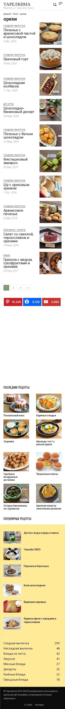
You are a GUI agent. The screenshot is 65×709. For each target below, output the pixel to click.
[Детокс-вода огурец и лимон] (12, 537)
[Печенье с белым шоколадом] (51, 136)
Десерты (8, 104)
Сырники (9, 441)
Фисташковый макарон (15, 161)
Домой (7, 13)
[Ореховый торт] (51, 59)
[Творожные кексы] (49, 461)
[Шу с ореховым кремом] (51, 187)
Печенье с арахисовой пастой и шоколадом (19, 33)
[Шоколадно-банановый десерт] (51, 110)
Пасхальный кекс (14, 415)
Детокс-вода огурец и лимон (41, 532)
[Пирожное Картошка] (12, 571)
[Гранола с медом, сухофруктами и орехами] (51, 263)
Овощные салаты (14, 230)
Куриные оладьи (46, 415)
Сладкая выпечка (14, 25)
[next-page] (28, 288)
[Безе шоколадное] (12, 590)
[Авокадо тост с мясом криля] (49, 429)
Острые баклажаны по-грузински (15, 507)
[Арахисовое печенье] (51, 212)
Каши (6, 255)
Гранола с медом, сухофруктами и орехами (17, 263)
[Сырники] (16, 429)
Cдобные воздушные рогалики (11, 477)
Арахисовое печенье (13, 212)
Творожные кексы (47, 474)
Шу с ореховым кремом (16, 186)
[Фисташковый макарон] (51, 161)
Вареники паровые (35, 602)
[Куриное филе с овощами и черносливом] (12, 623)
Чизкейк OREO (32, 549)
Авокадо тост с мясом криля (45, 443)
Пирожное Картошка (36, 566)
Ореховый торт (15, 59)
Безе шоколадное (34, 585)
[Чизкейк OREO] (12, 554)
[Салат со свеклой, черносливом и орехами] (51, 238)
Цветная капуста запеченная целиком (48, 507)
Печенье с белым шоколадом (18, 135)
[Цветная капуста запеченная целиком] (49, 493)
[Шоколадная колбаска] (51, 84)
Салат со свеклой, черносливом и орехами (18, 237)
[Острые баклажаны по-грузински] (16, 493)
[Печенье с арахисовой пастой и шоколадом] (51, 34)
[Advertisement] (32, 344)
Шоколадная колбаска (14, 84)
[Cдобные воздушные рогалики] (16, 461)
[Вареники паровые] (12, 606)
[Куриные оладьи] (49, 403)
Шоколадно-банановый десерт (18, 110)
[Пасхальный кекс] (16, 403)
